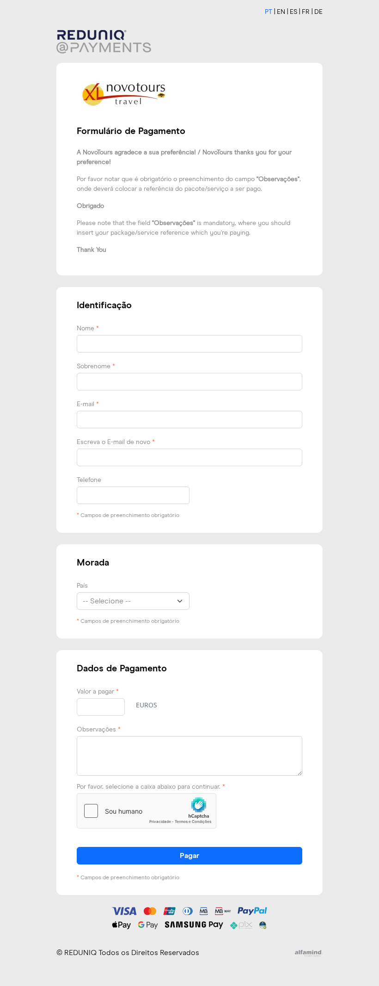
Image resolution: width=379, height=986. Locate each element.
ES (293, 12)
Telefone (89, 480)
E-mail (88, 404)
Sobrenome (96, 366)
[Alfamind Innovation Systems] (309, 952)
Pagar (189, 855)
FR (306, 12)
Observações (99, 729)
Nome (88, 328)
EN (281, 12)
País (82, 586)
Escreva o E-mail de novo (116, 442)
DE (318, 12)
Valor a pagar (98, 691)
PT (268, 12)
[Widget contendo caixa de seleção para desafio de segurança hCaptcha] (146, 810)
